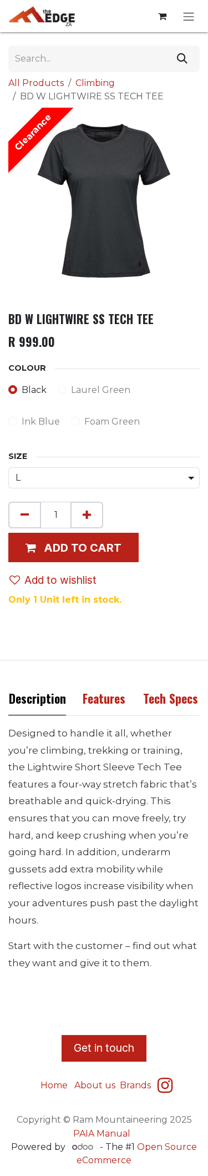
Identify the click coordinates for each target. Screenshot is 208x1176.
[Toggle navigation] (188, 16)
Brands (136, 1085)
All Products (36, 83)
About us (94, 1085)
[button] (73, 547)
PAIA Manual (101, 1133)
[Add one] (86, 515)
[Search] (182, 59)
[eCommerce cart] (162, 16)
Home (54, 1085)
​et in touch (104, 1047)
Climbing (95, 83)
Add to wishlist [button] (60, 580)
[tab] (37, 701)
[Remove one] (24, 515)
